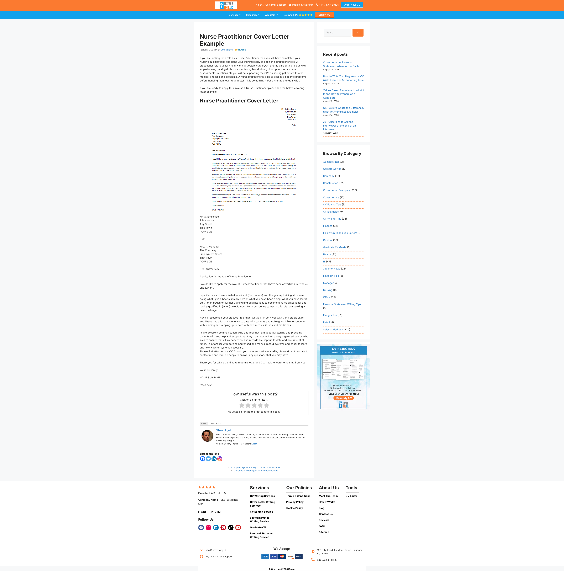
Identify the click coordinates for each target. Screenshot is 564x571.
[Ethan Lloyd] (207, 440)
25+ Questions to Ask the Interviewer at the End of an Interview (339, 125)
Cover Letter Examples (336, 190)
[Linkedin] (214, 458)
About (203, 423)
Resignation (330, 315)
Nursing (242, 49)
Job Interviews (331, 268)
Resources (251, 15)
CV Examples (331, 211)
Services (233, 15)
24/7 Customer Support (272, 4)
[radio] (242, 406)
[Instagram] (219, 458)
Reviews (298, 15)
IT (324, 261)
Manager (328, 283)
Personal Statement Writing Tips (342, 304)
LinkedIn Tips (331, 275)
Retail (326, 322)
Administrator (331, 161)
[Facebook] (202, 458)
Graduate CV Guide (334, 247)
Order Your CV (352, 4)
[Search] (358, 33)
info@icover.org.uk (302, 4)
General (327, 240)
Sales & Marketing (333, 329)
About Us (270, 15)
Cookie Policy (294, 508)
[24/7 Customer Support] (201, 556)
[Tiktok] (231, 527)
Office (326, 297)
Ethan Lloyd (223, 430)
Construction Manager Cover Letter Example (256, 470)
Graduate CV (258, 527)
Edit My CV (324, 14)
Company (328, 176)
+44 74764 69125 (328, 4)
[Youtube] (238, 527)
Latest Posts (215, 423)
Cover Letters (331, 197)
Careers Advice (332, 168)
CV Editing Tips (332, 204)
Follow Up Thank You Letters (340, 232)
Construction (330, 183)
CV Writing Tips (332, 218)
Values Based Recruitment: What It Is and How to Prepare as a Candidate (343, 94)
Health (327, 254)
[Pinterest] (223, 527)
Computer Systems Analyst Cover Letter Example (255, 467)
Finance (327, 225)
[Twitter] (208, 458)
